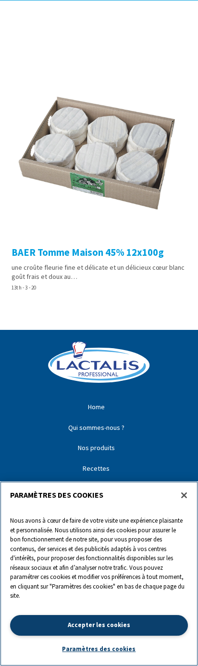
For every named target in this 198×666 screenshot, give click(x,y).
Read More (99, 179)
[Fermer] (184, 495)
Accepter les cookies (99, 625)
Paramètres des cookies (99, 649)
